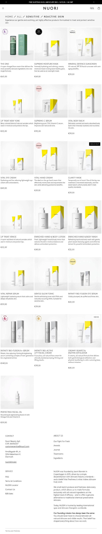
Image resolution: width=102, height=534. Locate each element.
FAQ (7, 477)
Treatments (58, 454)
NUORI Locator (11, 485)
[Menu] (3, 8)
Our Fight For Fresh (62, 441)
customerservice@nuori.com (17, 446)
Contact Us (10, 489)
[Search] (91, 8)
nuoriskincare (10, 462)
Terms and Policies (12, 531)
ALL (19, 16)
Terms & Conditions (13, 481)
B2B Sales (9, 494)
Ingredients (58, 458)
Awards (57, 445)
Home (9, 16)
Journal (57, 449)
